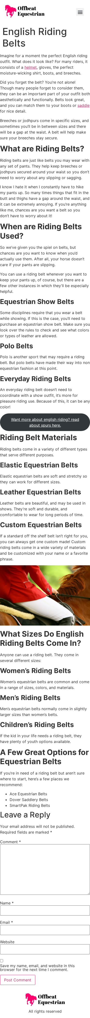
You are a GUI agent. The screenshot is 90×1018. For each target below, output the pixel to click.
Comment (10, 842)
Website (7, 942)
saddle (84, 105)
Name (7, 903)
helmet (30, 67)
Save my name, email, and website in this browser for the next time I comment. (37, 967)
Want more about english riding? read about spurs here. (45, 422)
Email (6, 922)
